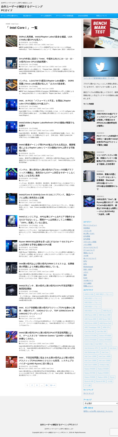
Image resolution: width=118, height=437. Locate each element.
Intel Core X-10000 (90, 365)
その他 (41, 225)
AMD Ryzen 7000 (105, 319)
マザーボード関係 (89, 242)
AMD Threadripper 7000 (92, 327)
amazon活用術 (83, 16)
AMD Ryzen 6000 (90, 319)
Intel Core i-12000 (35, 66)
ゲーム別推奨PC (46, 16)
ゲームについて (89, 250)
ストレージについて (90, 247)
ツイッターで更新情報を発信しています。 (99, 78)
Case (85, 278)
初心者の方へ (27, 16)
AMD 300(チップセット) (104, 294)
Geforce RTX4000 (105, 336)
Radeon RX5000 (89, 369)
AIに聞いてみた (89, 233)
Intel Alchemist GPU (91, 348)
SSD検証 (86, 228)
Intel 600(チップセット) (103, 344)
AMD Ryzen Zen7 (105, 323)
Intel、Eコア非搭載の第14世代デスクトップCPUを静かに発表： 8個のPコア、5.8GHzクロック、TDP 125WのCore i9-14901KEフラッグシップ (47, 310)
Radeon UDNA (103, 377)
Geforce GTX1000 (90, 336)
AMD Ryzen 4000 (105, 315)
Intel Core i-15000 (90, 360)
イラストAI (87, 231)
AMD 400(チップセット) (92, 298)
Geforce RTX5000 (90, 340)
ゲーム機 (87, 385)
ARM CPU (106, 327)
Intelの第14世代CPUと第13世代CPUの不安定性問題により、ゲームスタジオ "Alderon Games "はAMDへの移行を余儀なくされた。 (46, 335)
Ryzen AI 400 (88, 381)
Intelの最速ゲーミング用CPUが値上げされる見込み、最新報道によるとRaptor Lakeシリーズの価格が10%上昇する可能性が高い (47, 148)
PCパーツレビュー (90, 225)
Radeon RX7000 (89, 373)
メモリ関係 (87, 244)
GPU (85, 261)
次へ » (52, 385)
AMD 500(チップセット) (92, 302)
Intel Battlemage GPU (91, 352)
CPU (33, 153)
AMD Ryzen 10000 (90, 323)
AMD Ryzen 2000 (90, 315)
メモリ (85, 272)
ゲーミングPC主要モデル (9, 16)
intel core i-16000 (104, 360)
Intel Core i (50, 44)
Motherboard (88, 267)
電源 (85, 275)
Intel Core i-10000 (35, 202)
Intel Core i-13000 (27, 44)
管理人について (101, 16)
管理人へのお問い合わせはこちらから (98, 411)
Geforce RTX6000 (105, 340)
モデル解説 (87, 283)
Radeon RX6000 (103, 369)
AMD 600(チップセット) (92, 307)
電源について (88, 253)
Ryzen (112, 377)
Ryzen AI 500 (100, 381)
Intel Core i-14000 (40, 44)
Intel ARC (104, 348)
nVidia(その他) (104, 365)
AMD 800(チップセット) (92, 311)
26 (46, 385)
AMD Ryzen (33, 249)
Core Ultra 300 (101, 331)
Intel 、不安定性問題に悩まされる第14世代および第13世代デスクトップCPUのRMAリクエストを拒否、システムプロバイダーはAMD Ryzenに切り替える (46, 360)
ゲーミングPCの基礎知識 (64, 16)
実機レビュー (88, 286)
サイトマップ (88, 393)
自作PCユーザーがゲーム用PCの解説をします (59, 429)
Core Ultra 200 (89, 331)
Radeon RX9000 (89, 377)
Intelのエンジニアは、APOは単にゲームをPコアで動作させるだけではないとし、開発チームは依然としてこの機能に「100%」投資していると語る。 (47, 220)
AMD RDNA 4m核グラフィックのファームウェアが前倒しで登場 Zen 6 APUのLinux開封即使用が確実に (107, 120)
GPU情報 (86, 239)
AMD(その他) (88, 294)
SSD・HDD (87, 269)
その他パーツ (88, 280)
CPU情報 (35, 42)
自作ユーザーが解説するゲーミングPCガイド (59, 425)
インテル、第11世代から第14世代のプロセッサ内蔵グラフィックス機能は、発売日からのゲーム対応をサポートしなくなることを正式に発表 (47, 173)
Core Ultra (41, 227)
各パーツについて (89, 258)
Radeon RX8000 (103, 373)
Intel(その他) (33, 227)
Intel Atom (112, 348)
